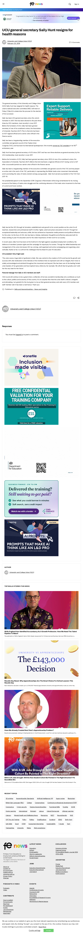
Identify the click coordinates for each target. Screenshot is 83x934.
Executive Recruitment (37, 870)
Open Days (33, 896)
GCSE (73, 807)
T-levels (61, 824)
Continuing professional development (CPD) (62, 803)
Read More (42, 927)
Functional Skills (54, 807)
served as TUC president (61, 146)
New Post (6, 904)
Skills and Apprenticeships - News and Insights (30, 289)
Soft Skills (9, 824)
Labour (41, 811)
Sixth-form (68, 820)
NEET (52, 815)
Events (5, 908)
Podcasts (6, 888)
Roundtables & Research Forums (40, 897)
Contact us (6, 868)
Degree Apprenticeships (38, 807)
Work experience (39, 828)
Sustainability (51, 824)
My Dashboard (8, 906)
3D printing (9, 798)
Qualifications (41, 820)
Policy (24, 820)
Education (33, 848)
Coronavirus (10, 807)
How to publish (8, 900)
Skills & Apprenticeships (37, 856)
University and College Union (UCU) (19, 41)
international (23, 811)
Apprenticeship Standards (25, 798)
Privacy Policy (7, 876)
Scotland (52, 820)
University (20, 828)
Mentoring (44, 815)
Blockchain (71, 798)
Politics (31, 820)
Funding (65, 807)
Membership (7, 911)
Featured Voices (61, 850)
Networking (33, 894)
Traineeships (10, 828)
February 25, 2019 (13, 43)
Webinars (33, 899)
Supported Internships (36, 824)
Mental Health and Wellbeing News (26, 815)
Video (5, 890)
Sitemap (6, 878)
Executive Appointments (37, 868)
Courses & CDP (34, 892)
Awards (32, 888)
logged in (19, 334)
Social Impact (34, 858)
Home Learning (11, 811)
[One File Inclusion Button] (31, 367)
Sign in (76, 4)
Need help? (6, 913)
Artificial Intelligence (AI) (45, 798)
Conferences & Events (37, 890)
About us (6, 867)
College (29, 803)
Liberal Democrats (53, 811)
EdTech (32, 850)
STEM (24, 824)
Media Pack (59, 866)
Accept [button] (48, 930)
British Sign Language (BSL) (15, 803)
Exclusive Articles (61, 848)
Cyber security (22, 807)
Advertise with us (8, 874)
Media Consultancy (62, 872)
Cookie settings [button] (34, 930)
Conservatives (39, 803)
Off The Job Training (12, 820)
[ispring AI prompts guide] (21, 213)
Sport (17, 824)
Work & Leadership (36, 854)
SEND (60, 820)
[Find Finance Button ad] (31, 499)
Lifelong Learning (67, 811)
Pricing (58, 864)
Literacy (8, 815)
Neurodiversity (62, 815)
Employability (34, 852)
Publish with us (8, 872)
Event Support (60, 873)
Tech (68, 824)
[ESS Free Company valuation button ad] (31, 406)
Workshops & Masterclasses (39, 901)
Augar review (60, 798)
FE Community (8, 870)
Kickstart (33, 811)
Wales (29, 828)
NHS (71, 815)
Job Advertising (61, 870)
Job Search (33, 872)
